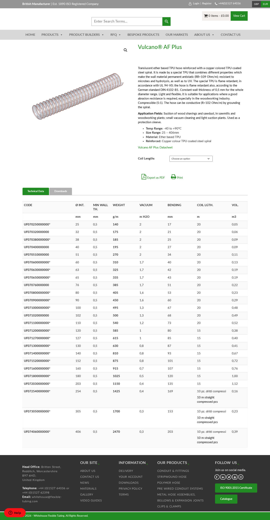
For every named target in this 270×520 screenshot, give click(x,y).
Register (207, 3)
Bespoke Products (143, 34)
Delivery (126, 471)
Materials (88, 488)
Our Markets (177, 34)
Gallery (86, 494)
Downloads (60, 191)
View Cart (239, 16)
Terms (124, 494)
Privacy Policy (130, 488)
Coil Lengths (146, 158)
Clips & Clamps (169, 506)
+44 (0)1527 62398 (35, 492)
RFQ (113, 34)
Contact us (231, 34)
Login (196, 3)
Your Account (131, 477)
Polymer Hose (168, 483)
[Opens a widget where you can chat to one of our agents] (15, 513)
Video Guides (91, 500)
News (84, 483)
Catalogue (226, 499)
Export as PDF (156, 177)
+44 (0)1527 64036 (51, 488)
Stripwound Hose (172, 477)
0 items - (219, 15)
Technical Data (35, 191)
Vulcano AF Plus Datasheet (155, 147)
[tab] (36, 191)
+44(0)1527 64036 (229, 3)
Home (30, 34)
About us (202, 34)
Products (50, 34)
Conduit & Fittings (173, 471)
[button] (125, 50)
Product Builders (84, 34)
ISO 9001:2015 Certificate (236, 488)
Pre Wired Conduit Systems (180, 488)
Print (180, 177)
